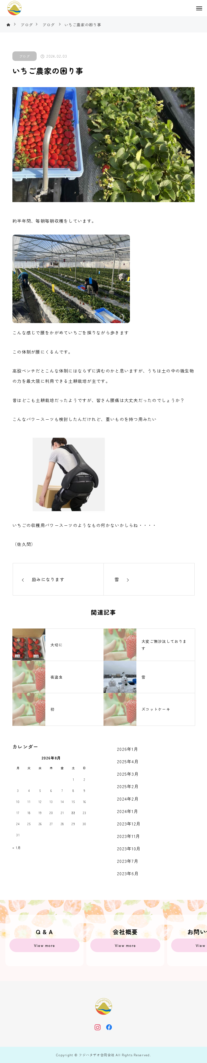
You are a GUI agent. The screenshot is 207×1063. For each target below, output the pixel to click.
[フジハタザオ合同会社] (14, 8)
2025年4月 (128, 761)
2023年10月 (129, 848)
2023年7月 (128, 861)
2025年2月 (128, 786)
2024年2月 (128, 798)
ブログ (24, 56)
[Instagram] (97, 1027)
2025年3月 (128, 774)
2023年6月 (128, 873)
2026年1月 (127, 749)
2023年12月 (129, 823)
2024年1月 (127, 811)
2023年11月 (128, 836)
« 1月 (16, 847)
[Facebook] (109, 1027)
